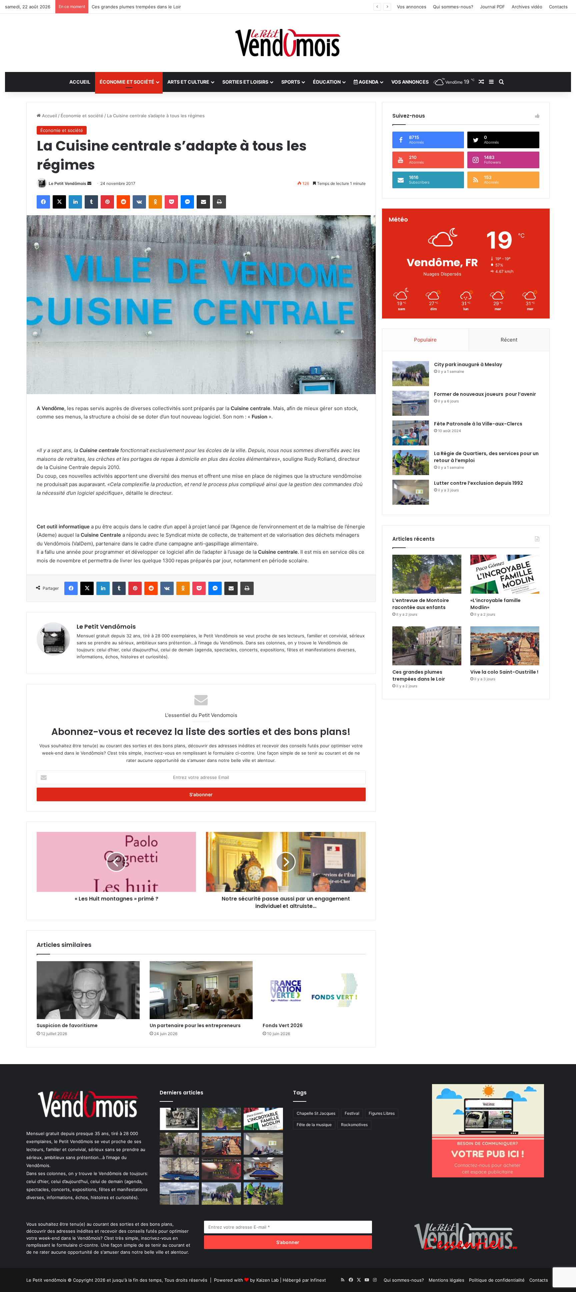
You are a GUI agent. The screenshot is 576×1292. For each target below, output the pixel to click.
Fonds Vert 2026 (283, 1025)
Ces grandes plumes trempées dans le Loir (418, 675)
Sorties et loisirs (245, 82)
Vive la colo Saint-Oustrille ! (504, 672)
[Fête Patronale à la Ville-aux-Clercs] (410, 432)
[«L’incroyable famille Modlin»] (504, 574)
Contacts (558, 6)
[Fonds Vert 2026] (314, 990)
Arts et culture (188, 82)
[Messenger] (187, 202)
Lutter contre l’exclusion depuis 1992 (130, 6)
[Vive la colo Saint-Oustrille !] (504, 645)
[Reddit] (123, 202)
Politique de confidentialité (497, 1280)
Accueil (79, 82)
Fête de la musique (314, 1124)
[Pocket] (171, 202)
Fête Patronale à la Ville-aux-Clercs (478, 423)
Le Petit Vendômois (67, 183)
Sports (290, 82)
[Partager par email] (203, 202)
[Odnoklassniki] (155, 202)
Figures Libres (382, 1113)
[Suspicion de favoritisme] (88, 990)
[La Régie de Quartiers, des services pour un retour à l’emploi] (410, 462)
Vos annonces (411, 6)
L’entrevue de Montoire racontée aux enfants (421, 604)
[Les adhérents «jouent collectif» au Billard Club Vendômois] (263, 1168)
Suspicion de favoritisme (67, 1025)
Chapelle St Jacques (316, 1113)
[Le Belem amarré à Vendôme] (179, 1168)
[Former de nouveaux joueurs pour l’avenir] (410, 403)
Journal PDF (492, 6)
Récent (509, 339)
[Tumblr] (91, 202)
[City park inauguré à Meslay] (410, 373)
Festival (352, 1113)
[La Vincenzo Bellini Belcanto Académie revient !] (221, 1168)
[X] (59, 202)
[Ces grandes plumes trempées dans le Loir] (426, 645)
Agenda (368, 82)
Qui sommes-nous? (453, 6)
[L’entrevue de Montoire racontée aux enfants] (426, 574)
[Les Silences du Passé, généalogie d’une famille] (179, 1119)
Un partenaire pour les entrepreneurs (195, 1025)
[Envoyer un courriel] (89, 183)
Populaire (425, 339)
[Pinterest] (107, 202)
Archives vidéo (527, 6)
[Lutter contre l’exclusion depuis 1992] (410, 492)
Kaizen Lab (267, 1280)
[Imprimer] (219, 202)
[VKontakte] (139, 202)
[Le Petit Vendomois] (288, 43)
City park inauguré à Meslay (468, 364)
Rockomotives (354, 1124)
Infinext (318, 1280)
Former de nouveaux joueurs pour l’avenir (485, 394)
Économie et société (127, 82)
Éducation (327, 82)
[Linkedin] (75, 202)
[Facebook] (43, 202)
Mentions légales (446, 1280)
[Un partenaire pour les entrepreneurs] (201, 990)
